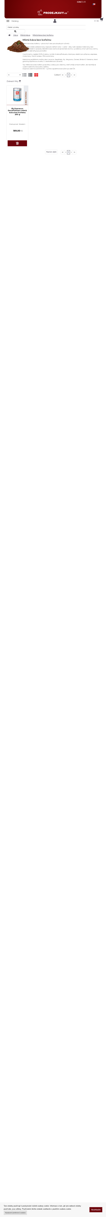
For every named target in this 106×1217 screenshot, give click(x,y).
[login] (55, 21)
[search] (15, 31)
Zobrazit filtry (13, 81)
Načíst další (51, 152)
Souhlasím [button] (96, 1210)
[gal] (36, 75)
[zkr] (30, 75)
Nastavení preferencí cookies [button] (15, 1213)
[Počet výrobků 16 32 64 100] (14, 75)
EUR (84, 2)
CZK (79, 2)
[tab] (24, 75)
